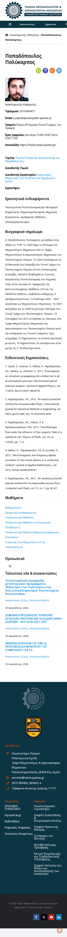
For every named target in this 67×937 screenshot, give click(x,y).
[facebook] (36, 917)
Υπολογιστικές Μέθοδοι (19, 517)
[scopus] (52, 69)
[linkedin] (59, 917)
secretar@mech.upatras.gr (28, 778)
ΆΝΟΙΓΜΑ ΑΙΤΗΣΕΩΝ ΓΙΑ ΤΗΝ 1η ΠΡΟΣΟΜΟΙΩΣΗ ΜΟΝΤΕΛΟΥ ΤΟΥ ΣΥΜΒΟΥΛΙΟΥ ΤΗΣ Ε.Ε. (26, 646)
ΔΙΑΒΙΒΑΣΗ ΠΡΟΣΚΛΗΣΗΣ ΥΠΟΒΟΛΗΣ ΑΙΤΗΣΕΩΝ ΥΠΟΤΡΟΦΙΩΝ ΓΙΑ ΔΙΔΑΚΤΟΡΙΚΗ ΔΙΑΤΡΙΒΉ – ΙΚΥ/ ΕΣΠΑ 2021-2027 (33, 618)
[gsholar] (45, 69)
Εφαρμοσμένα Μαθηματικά (20, 512)
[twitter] (44, 917)
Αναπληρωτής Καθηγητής (24, 35)
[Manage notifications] (60, 930)
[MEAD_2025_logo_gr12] (33, 3)
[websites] (59, 69)
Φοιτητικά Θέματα (39, 600)
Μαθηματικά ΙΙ (13, 507)
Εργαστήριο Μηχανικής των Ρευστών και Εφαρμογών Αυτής (30, 178)
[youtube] (51, 917)
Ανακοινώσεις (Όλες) (16, 600)
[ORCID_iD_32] (38, 69)
